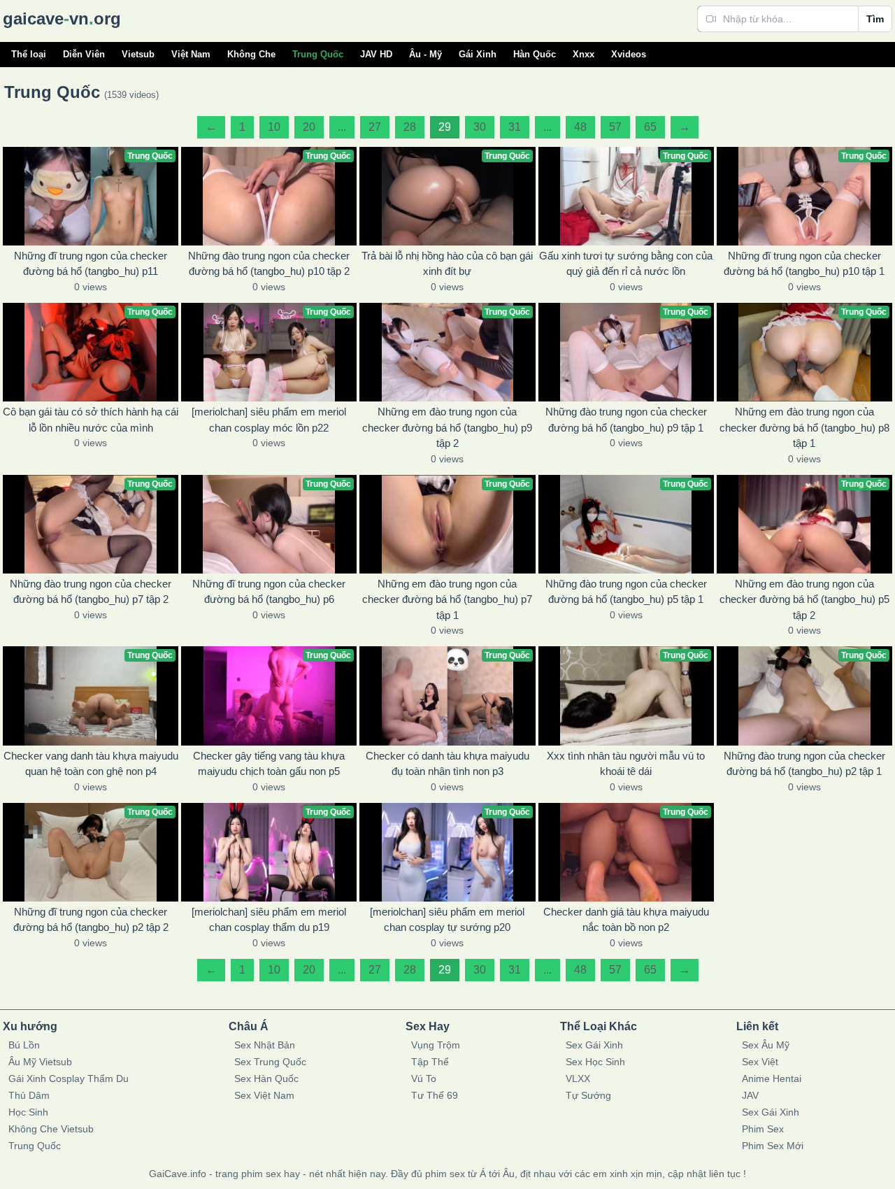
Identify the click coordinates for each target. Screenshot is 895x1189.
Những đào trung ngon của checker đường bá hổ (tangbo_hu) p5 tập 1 (626, 592)
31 (514, 127)
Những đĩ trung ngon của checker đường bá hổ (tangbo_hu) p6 (268, 592)
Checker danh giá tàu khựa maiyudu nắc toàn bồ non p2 (626, 920)
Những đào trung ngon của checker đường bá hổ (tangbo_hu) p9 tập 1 (626, 420)
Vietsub (138, 54)
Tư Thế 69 (434, 1095)
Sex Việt (760, 1061)
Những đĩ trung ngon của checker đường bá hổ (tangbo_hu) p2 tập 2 (91, 920)
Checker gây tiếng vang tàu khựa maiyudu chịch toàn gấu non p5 (269, 764)
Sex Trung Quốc (270, 1061)
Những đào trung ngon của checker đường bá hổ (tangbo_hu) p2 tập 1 (804, 764)
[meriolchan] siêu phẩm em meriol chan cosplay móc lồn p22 (269, 420)
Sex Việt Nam (264, 1095)
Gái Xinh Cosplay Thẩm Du (68, 1078)
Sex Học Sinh (595, 1061)
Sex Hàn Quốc (266, 1078)
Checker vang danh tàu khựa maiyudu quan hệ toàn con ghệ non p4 (90, 764)
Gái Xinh (477, 54)
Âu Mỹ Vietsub (40, 1061)
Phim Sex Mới (772, 1145)
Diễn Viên (84, 54)
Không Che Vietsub (51, 1128)
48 (580, 127)
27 (374, 127)
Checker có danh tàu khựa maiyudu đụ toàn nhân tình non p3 (447, 764)
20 (309, 127)
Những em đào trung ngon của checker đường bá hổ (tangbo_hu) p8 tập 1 (804, 427)
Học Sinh (28, 1112)
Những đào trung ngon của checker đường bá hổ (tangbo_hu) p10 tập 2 (269, 264)
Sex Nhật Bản (264, 1045)
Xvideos (628, 54)
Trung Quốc (317, 54)
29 (444, 127)
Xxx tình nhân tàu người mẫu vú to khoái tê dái (626, 764)
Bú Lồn (24, 1045)
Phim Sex (763, 1128)
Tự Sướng (588, 1095)
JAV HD (376, 54)
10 (274, 127)
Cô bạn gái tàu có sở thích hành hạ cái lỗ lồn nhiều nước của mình (90, 420)
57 (615, 127)
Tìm (875, 18)
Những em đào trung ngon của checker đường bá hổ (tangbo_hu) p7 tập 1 (447, 599)
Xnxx (583, 54)
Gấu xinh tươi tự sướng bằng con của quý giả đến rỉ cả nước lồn (626, 264)
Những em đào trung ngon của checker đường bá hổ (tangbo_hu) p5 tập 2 (804, 599)
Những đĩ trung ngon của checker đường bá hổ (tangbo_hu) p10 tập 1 (804, 264)
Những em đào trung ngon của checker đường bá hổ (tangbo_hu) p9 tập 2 (447, 427)
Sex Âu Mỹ (765, 1045)
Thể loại (28, 54)
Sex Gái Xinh (594, 1045)
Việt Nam (190, 54)
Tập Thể (430, 1061)
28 (409, 127)
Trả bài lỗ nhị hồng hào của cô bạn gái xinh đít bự (447, 264)
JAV (750, 1095)
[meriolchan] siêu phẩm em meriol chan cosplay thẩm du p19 (269, 920)
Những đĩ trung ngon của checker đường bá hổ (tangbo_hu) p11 (90, 264)
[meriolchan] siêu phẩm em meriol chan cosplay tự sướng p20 (447, 920)
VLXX (578, 1078)
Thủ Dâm (29, 1095)
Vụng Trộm (435, 1045)
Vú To (423, 1078)
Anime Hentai (771, 1078)
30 (479, 127)
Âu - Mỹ (425, 54)
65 (650, 127)
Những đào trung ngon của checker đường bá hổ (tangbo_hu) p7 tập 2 (90, 592)
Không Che (251, 54)
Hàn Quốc (534, 54)
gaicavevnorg (62, 18)
